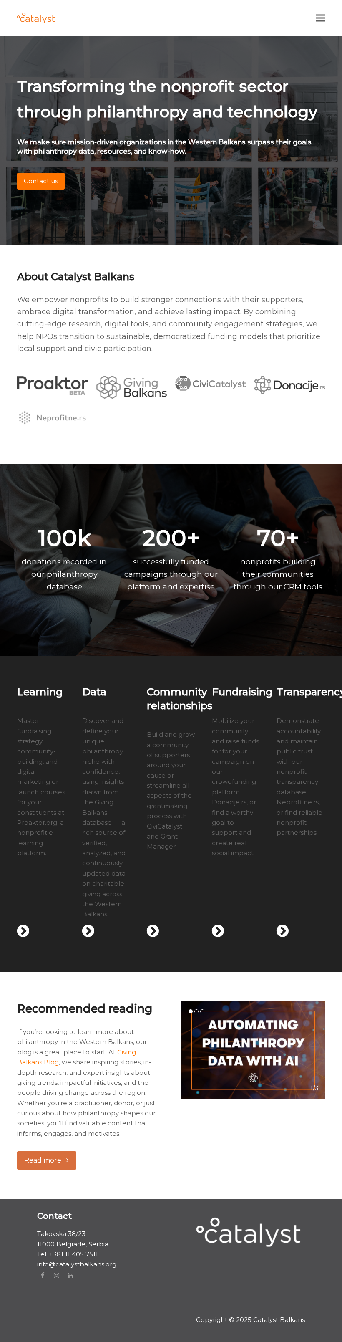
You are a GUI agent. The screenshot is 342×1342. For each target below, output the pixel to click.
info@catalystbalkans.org (76, 1264)
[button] (320, 17)
